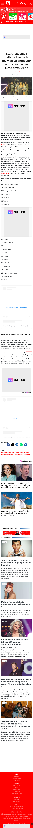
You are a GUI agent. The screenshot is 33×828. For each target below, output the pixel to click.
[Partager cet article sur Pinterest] (16, 445)
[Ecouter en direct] (23, 3)
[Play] (2, 10)
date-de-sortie (5, 454)
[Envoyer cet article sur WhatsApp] (21, 445)
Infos (16, 787)
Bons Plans (16, 785)
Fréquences (16, 780)
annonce (16, 454)
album (16, 452)
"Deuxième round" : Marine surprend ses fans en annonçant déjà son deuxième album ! (15, 725)
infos (11, 454)
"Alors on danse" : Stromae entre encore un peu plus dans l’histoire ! (16, 562)
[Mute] (31, 9)
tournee (4, 452)
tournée (3, 145)
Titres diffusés (16, 778)
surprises (29, 351)
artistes (27, 452)
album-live (26, 454)
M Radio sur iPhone (16, 806)
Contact (16, 776)
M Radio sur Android (16, 808)
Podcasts (16, 799)
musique (21, 452)
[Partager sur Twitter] (12, 445)
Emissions (19, 22)
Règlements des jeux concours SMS (16, 816)
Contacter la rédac (16, 794)
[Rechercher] (26, 3)
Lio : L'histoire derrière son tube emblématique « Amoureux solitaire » (14, 642)
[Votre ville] (19, 3)
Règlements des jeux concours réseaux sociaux (16, 814)
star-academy (10, 452)
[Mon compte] (30, 3)
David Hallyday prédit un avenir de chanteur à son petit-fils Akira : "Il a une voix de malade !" (16, 683)
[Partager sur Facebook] (8, 445)
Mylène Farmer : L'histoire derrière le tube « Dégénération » (16, 604)
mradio (21, 454)
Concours (16, 792)
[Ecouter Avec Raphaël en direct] (16, 533)
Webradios (9, 22)
